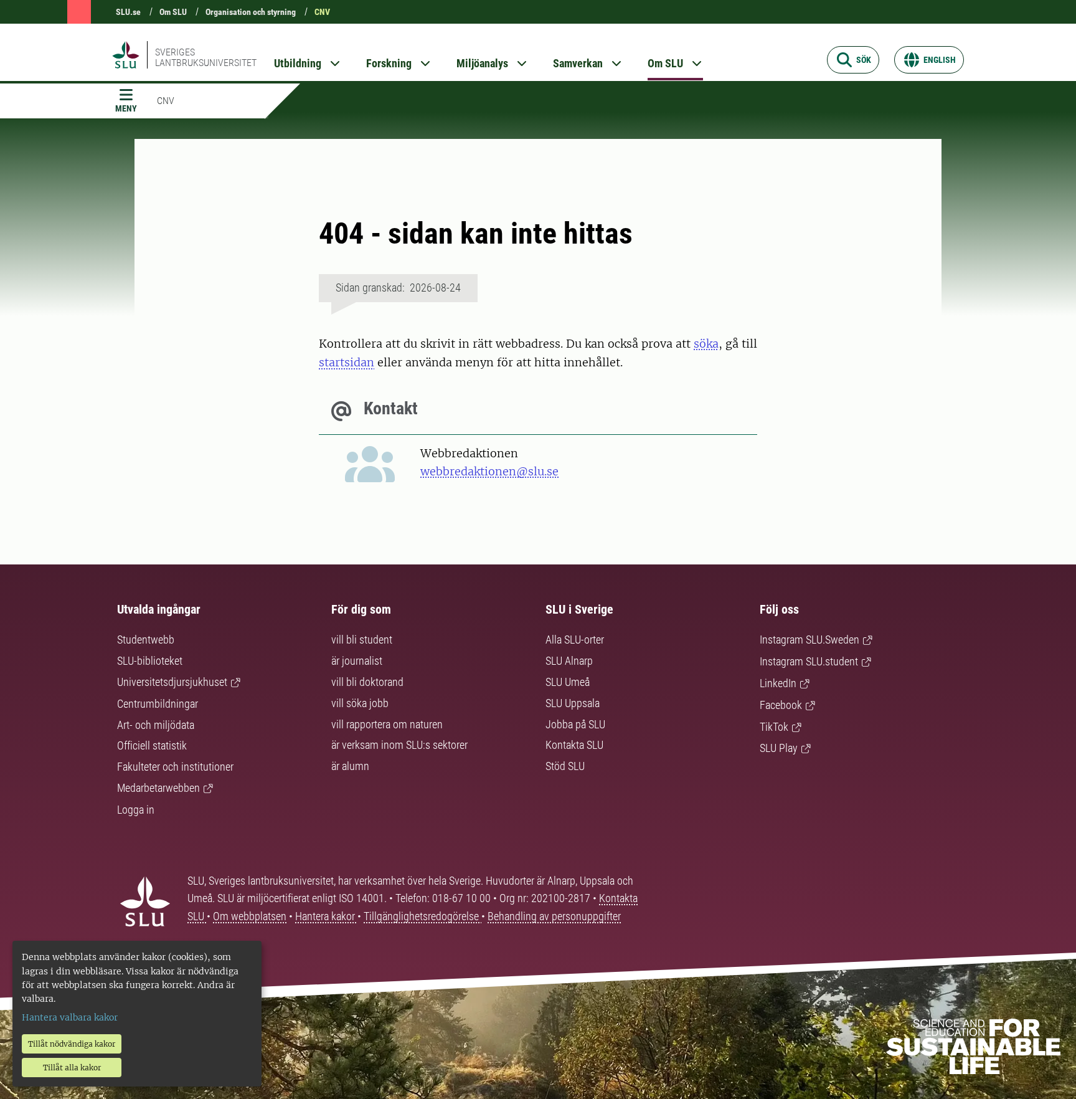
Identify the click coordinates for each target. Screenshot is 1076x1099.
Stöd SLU (565, 766)
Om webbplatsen (249, 916)
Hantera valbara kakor (70, 1017)
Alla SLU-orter (574, 639)
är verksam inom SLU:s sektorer (399, 744)
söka (706, 343)
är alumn (350, 766)
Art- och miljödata (155, 724)
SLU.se (128, 12)
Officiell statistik (152, 745)
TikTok (774, 726)
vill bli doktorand (367, 681)
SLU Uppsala (572, 703)
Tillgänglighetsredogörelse (422, 916)
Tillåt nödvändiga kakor (71, 1044)
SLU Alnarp (569, 660)
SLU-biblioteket (149, 660)
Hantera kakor (326, 916)
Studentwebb (145, 639)
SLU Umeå (567, 681)
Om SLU (173, 12)
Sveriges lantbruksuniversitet (206, 57)
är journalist (356, 660)
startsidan (346, 362)
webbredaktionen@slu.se (489, 471)
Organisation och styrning (250, 12)
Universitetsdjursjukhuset (172, 681)
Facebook (781, 704)
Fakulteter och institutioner (175, 766)
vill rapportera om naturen (387, 724)
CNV (322, 12)
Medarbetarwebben (158, 787)
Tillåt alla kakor (72, 1067)
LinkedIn (778, 683)
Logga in (135, 809)
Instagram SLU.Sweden (809, 639)
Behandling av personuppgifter (554, 916)
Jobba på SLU (575, 724)
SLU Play (779, 747)
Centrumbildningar (157, 703)
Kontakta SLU (574, 744)
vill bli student (361, 639)
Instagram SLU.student (809, 661)
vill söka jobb (360, 703)
